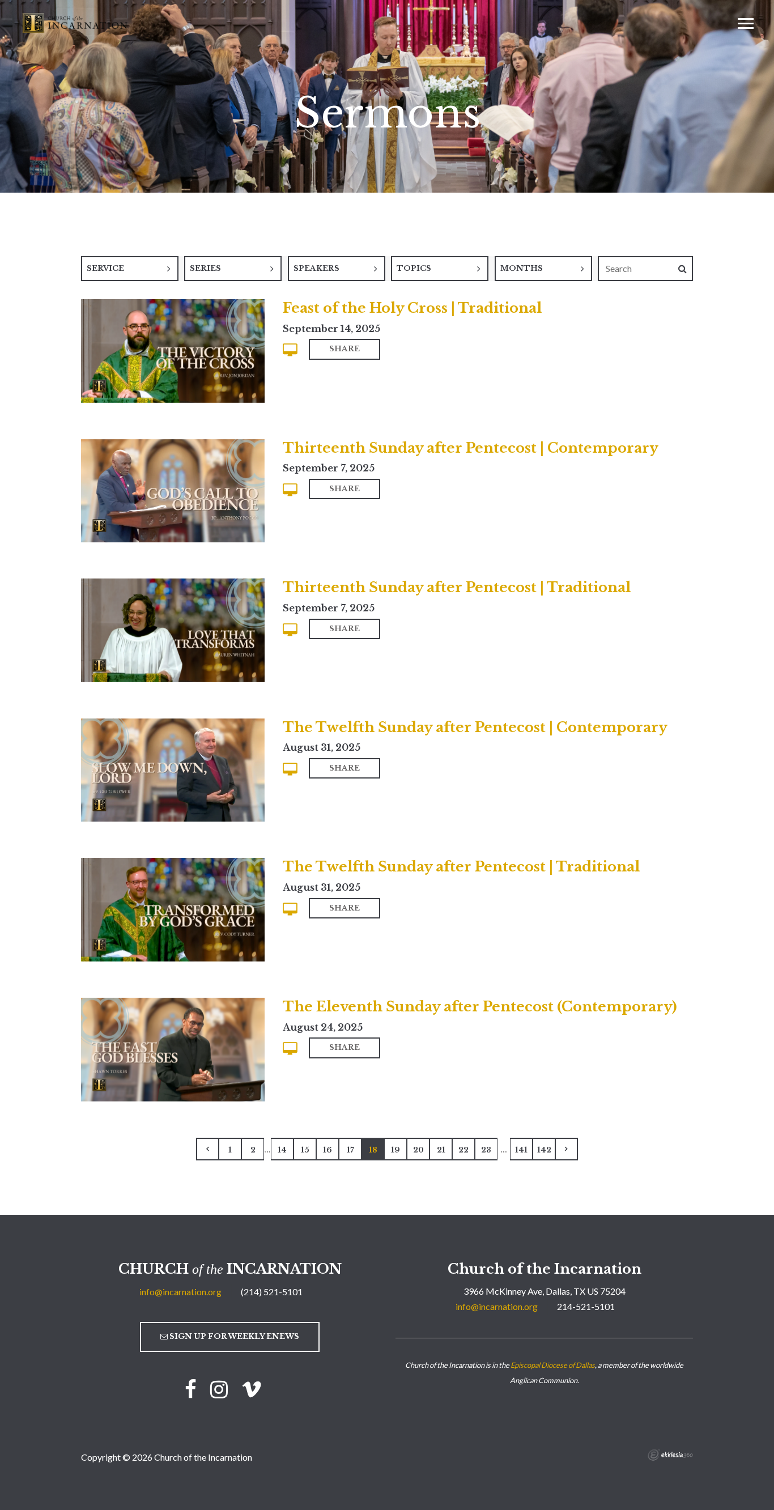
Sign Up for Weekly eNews (233, 1336)
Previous (207, 1149)
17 (350, 1150)
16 (327, 1150)
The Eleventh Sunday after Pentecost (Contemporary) (480, 1006)
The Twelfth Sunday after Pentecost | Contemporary (475, 727)
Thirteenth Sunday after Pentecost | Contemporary (470, 448)
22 (463, 1150)
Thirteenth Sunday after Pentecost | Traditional (457, 587)
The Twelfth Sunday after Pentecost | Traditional (461, 866)
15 (305, 1150)
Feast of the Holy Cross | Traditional (412, 308)
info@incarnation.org (180, 1291)
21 (441, 1150)
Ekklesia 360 (670, 1455)
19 (395, 1150)
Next (566, 1149)
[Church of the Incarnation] (76, 22)
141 (521, 1150)
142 (544, 1150)
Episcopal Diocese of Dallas (553, 1364)
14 (282, 1150)
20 (418, 1150)
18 (373, 1150)
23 (486, 1150)
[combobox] (129, 268)
